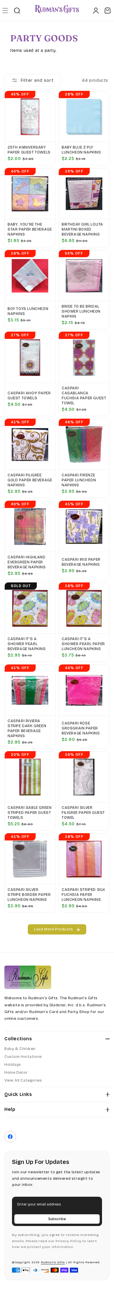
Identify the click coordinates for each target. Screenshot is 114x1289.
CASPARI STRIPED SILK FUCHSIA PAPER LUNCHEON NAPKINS (83, 894)
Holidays (12, 1064)
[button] (5, 10)
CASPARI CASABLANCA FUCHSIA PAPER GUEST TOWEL (84, 395)
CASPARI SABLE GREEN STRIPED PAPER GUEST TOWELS (29, 812)
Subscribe (57, 1219)
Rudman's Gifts (53, 1262)
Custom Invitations (23, 1056)
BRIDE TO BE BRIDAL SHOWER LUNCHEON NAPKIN (81, 311)
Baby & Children (20, 1048)
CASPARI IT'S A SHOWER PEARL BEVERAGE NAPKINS (27, 644)
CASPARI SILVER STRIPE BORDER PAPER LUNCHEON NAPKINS (29, 894)
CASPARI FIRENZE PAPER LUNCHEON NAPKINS (79, 480)
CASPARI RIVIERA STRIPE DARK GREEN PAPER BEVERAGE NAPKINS (27, 728)
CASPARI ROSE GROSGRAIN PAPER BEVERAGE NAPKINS (81, 728)
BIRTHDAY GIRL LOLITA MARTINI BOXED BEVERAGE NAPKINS (82, 229)
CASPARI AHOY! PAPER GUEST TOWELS (29, 395)
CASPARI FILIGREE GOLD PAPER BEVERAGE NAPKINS (30, 480)
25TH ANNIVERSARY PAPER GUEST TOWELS (29, 150)
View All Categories (23, 1080)
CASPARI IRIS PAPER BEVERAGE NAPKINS (81, 562)
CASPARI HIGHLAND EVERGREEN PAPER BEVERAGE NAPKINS (27, 562)
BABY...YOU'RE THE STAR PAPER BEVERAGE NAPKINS (30, 229)
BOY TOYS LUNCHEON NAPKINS (28, 311)
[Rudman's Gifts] (27, 977)
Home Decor (16, 1072)
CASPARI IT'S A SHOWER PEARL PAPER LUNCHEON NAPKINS (83, 644)
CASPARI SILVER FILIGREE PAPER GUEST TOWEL (83, 812)
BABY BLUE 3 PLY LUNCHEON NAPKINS (81, 150)
